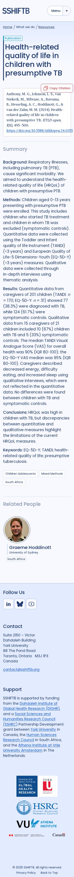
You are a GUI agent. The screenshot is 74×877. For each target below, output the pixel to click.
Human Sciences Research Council (30, 737)
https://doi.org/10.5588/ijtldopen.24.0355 (39, 130)
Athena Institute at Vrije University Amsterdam (31, 748)
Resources (46, 27)
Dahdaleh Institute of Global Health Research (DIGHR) (31, 706)
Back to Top (49, 873)
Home (7, 27)
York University (43, 729)
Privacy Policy (26, 873)
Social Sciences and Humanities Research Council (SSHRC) (29, 719)
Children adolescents (20, 474)
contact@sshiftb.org (21, 669)
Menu (55, 10)
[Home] (23, 10)
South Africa (14, 482)
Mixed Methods (52, 474)
